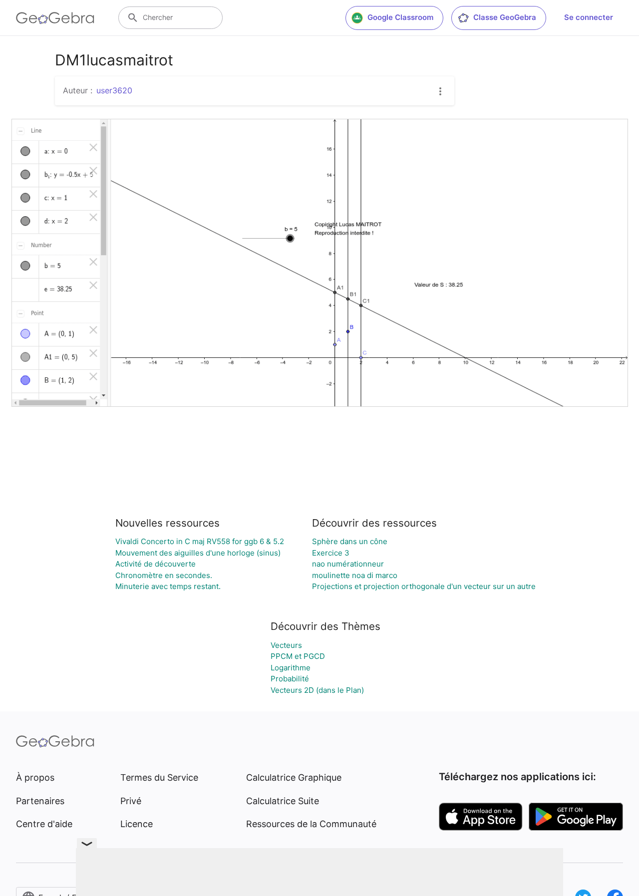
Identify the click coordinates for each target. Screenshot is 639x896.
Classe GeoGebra (504, 17)
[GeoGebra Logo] (55, 18)
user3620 (114, 90)
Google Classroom (400, 17)
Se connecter (588, 17)
